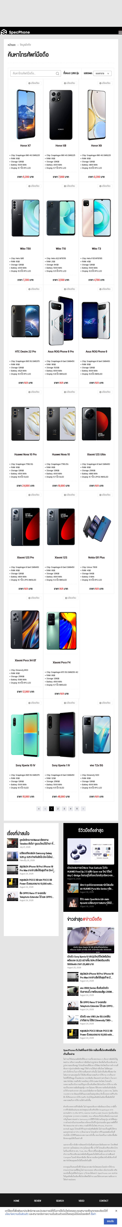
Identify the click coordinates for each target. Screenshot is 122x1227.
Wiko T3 (96, 248)
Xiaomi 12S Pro (25, 557)
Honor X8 (61, 145)
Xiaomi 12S (61, 557)
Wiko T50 (25, 248)
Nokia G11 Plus (96, 557)
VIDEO (81, 1201)
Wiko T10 (61, 248)
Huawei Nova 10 (61, 454)
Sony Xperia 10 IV (25, 765)
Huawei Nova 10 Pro (25, 454)
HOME (16, 1201)
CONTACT (103, 1201)
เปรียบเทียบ (35, 83)
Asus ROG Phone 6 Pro (61, 351)
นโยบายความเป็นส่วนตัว (17, 1214)
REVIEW (37, 1201)
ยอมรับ (110, 1221)
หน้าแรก (12, 45)
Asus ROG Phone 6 (96, 351)
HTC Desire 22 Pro (25, 351)
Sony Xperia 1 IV (61, 765)
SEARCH (60, 1201)
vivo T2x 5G (96, 765)
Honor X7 (25, 145)
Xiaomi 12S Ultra (96, 454)
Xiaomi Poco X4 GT (25, 660)
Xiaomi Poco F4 (61, 662)
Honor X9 (96, 145)
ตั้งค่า (93, 1214)
